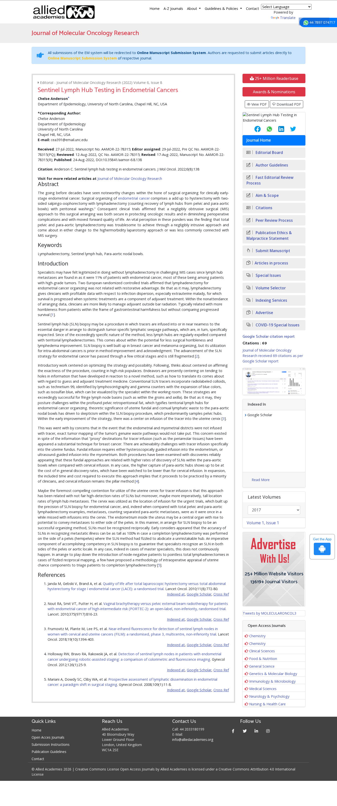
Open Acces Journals (48, 737)
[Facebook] (233, 731)
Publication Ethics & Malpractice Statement (269, 235)
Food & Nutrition (263, 658)
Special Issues (268, 275)
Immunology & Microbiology (272, 681)
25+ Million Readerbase (276, 78)
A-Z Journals (173, 8)
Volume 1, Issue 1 (263, 522)
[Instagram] (268, 731)
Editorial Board (269, 152)
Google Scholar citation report (269, 336)
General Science (262, 666)
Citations (263, 207)
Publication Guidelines (49, 751)
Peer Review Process (274, 220)
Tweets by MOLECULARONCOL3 (269, 613)
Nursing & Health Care (267, 704)
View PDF (258, 104)
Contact (252, 8)
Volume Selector (270, 288)
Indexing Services (271, 300)
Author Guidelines (271, 165)
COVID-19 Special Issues (277, 325)
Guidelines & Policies (222, 8)
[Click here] (274, 381)
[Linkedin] (256, 731)
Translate (288, 17)
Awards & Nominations (274, 91)
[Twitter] (245, 731)
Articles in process (271, 263)
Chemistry (257, 636)
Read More (261, 479)
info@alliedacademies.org (192, 739)
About (192, 8)
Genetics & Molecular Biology (273, 673)
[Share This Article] (254, 129)
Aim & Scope (267, 195)
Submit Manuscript (272, 250)
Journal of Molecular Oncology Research (129, 178)
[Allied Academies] (64, 12)
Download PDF (288, 104)
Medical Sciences (263, 688)
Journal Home (258, 140)
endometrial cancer (134, 198)
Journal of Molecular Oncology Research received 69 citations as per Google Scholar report (273, 355)
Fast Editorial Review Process (270, 180)
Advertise (264, 312)
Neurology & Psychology (269, 696)
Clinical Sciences (262, 651)
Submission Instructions (51, 744)
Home (155, 8)
